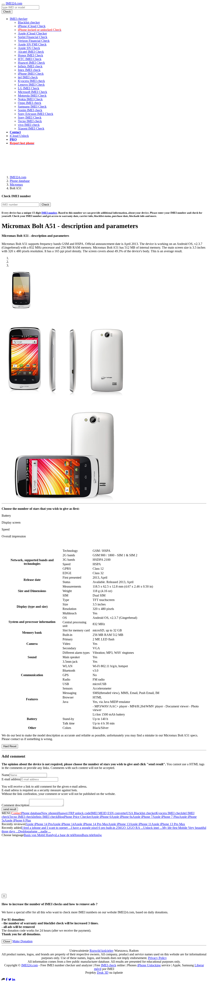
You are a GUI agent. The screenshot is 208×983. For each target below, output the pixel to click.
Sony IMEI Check (29, 117)
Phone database (20, 181)
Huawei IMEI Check (31, 62)
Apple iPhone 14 (63, 824)
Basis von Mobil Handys (40, 835)
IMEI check (108, 965)
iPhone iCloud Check (32, 26)
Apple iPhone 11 (140, 824)
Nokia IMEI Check (30, 99)
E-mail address (11, 779)
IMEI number (49, 212)
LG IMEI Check (28, 88)
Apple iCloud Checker (32, 33)
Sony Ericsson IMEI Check (35, 114)
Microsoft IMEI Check (32, 92)
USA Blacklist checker (141, 813)
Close (6, 941)
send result (9, 809)
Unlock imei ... (152, 827)
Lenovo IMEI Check (31, 84)
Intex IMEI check (29, 70)
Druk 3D (102, 972)
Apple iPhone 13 (119, 824)
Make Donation (22, 941)
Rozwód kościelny (102, 950)
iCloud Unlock (19, 135)
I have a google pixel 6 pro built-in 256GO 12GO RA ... (107, 827)
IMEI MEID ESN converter (109, 813)
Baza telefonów (92, 835)
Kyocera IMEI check (31, 81)
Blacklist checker (29, 22)
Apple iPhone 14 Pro (39, 824)
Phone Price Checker (77, 816)
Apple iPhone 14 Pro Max (91, 824)
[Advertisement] (104, 157)
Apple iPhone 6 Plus (17, 820)
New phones (49, 813)
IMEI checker (18, 19)
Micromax (16, 184)
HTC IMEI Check (29, 59)
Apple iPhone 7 (142, 816)
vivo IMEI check (29, 125)
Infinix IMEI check (30, 66)
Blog (61, 816)
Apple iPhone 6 (101, 816)
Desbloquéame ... (29, 831)
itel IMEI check (28, 77)
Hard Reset (9, 746)
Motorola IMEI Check (32, 95)
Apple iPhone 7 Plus (166, 816)
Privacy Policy (157, 958)
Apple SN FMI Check (32, 44)
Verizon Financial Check (34, 40)
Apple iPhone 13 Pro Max (168, 824)
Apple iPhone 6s (121, 816)
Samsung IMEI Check (32, 106)
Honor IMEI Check (30, 55)
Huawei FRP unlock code (74, 813)
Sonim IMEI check (30, 110)
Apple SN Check (29, 48)
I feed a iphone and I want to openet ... (46, 827)
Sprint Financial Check (32, 37)
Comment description (15, 805)
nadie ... (46, 831)
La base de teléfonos (69, 835)
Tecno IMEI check (30, 121)
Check (7, 11)
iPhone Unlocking (149, 965)
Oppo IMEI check (29, 103)
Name (5, 775)
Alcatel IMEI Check (31, 51)
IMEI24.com (14, 3)
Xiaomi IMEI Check (31, 128)
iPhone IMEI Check (31, 73)
